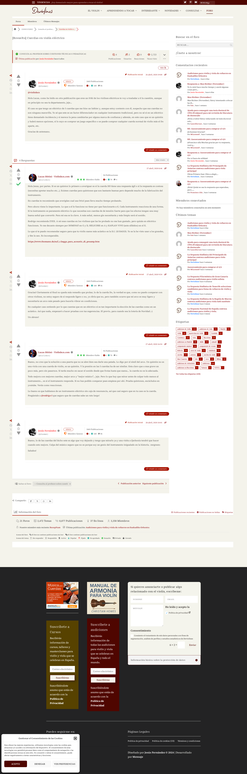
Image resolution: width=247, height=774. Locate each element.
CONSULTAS (192, 10)
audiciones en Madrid (184, 342)
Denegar (39, 763)
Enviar (192, 644)
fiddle (202, 342)
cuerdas (180, 355)
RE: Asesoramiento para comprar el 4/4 (206, 128)
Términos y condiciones (189, 741)
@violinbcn (34, 92)
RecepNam (55, 527)
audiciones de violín (184, 329)
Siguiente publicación (153, 483)
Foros (18, 21)
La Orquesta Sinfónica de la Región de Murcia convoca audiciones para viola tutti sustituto (209, 300)
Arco (207, 359)
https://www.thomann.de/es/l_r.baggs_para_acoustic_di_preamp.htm (63, 241)
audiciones (206, 363)
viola (194, 337)
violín (179, 333)
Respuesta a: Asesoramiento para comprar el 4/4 (209, 154)
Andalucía (211, 350)
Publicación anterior (130, 483)
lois (192, 105)
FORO (209, 10)
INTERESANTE (149, 10)
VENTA (217, 368)
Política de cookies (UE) (163, 741)
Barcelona (207, 337)
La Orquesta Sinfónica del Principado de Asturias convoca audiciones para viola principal (207, 168)
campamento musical (184, 346)
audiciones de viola (205, 329)
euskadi (214, 342)
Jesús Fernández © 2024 (159, 752)
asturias (193, 355)
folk (196, 359)
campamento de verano (208, 346)
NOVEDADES (172, 10)
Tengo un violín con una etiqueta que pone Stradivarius (77, 2)
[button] (75, 738)
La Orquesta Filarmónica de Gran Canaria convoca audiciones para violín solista (207, 278)
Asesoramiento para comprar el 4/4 (204, 267)
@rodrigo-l (46, 395)
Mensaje (138, 757)
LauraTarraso (196, 124)
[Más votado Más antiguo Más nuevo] (161, 159)
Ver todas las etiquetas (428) (188, 374)
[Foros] (15, 29)
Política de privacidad (178, 613)
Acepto (15, 763)
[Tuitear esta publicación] (11, 84)
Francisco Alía (197, 192)
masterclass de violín (196, 333)
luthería (180, 350)
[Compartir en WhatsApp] (11, 88)
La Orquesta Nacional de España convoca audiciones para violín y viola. (207, 310)
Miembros (32, 21)
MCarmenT (195, 134)
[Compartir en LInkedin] (11, 93)
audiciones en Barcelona (185, 368)
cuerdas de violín (209, 355)
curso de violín (196, 350)
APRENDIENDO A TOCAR (120, 10)
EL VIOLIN (93, 10)
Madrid (222, 329)
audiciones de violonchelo (186, 363)
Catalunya (181, 337)
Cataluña (214, 333)
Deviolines (195, 79)
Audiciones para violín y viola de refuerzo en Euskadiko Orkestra (209, 74)
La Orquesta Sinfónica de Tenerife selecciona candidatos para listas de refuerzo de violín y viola (209, 289)
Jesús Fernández (46, 59)
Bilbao (219, 359)
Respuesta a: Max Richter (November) (205, 83)
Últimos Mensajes (51, 21)
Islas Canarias (182, 359)
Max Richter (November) (199, 97)
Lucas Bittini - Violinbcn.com (54, 176)
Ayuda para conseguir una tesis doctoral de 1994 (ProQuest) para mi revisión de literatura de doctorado (209, 113)
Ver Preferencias (64, 763)
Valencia (204, 368)
